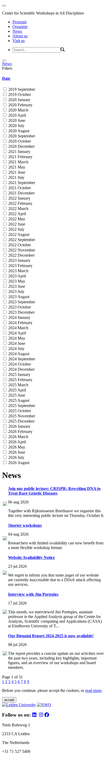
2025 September (21, 405)
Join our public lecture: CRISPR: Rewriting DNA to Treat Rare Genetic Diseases (54, 490)
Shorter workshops (25, 525)
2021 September (21, 182)
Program (19, 22)
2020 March (17, 110)
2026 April (16, 442)
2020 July (15, 125)
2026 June (16, 452)
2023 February (19, 265)
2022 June (16, 224)
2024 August (18, 354)
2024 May (16, 338)
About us (20, 36)
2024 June (16, 343)
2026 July (15, 457)
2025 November (21, 416)
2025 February (19, 379)
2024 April (16, 333)
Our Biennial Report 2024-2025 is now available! (50, 636)
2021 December (21, 193)
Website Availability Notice (31, 557)
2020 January (18, 99)
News (17, 31)
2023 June (16, 286)
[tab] (53, 78)
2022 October (19, 245)
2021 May (16, 167)
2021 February (19, 157)
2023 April (16, 276)
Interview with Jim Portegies (33, 594)
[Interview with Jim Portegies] (5, 612)
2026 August (18, 462)
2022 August (18, 234)
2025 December (21, 421)
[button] (53, 78)
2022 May (16, 219)
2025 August (18, 400)
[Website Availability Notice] (5, 573)
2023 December (21, 312)
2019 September (21, 89)
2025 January (18, 374)
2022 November (21, 250)
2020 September (21, 136)
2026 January (18, 426)
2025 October (19, 411)
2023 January (18, 260)
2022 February (19, 203)
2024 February (19, 322)
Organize (20, 26)
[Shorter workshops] (5, 539)
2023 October (19, 307)
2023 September (21, 302)
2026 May (16, 447)
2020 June (16, 120)
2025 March (17, 385)
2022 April (16, 214)
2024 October (19, 364)
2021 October (19, 188)
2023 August (18, 296)
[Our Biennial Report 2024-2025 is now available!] (5, 654)
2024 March (17, 328)
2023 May (16, 281)
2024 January (18, 317)
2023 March (17, 271)
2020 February (19, 105)
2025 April (16, 390)
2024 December (21, 369)
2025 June (16, 395)
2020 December (21, 146)
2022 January (18, 198)
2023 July (15, 291)
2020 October (19, 141)
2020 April (16, 115)
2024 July (15, 348)
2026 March (17, 436)
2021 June (16, 172)
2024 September (21, 359)
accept (9, 700)
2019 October (19, 94)
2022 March (17, 208)
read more (93, 690)
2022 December (21, 255)
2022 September (21, 239)
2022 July (15, 229)
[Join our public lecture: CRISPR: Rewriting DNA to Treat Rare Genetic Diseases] (5, 504)
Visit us (18, 40)
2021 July (15, 177)
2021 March (17, 162)
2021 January (18, 151)
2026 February (19, 431)
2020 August (18, 131)
